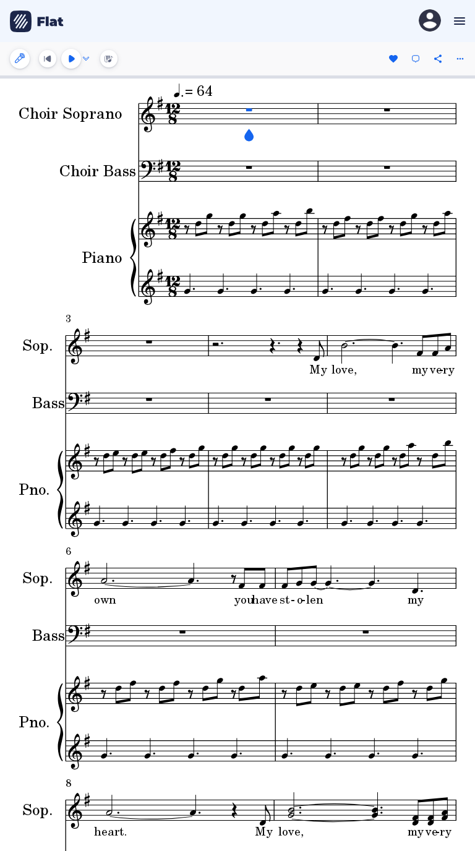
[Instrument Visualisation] (109, 58)
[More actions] (460, 59)
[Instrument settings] (20, 59)
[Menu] (458, 21)
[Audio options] (86, 59)
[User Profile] (430, 21)
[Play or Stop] (71, 59)
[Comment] (415, 59)
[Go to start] (47, 58)
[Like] (393, 59)
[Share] (438, 59)
